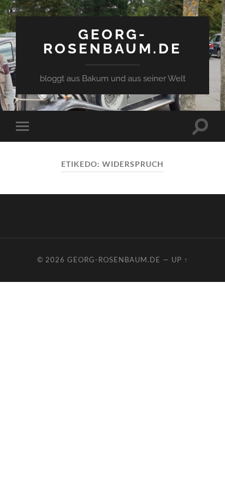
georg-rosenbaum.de (112, 41)
